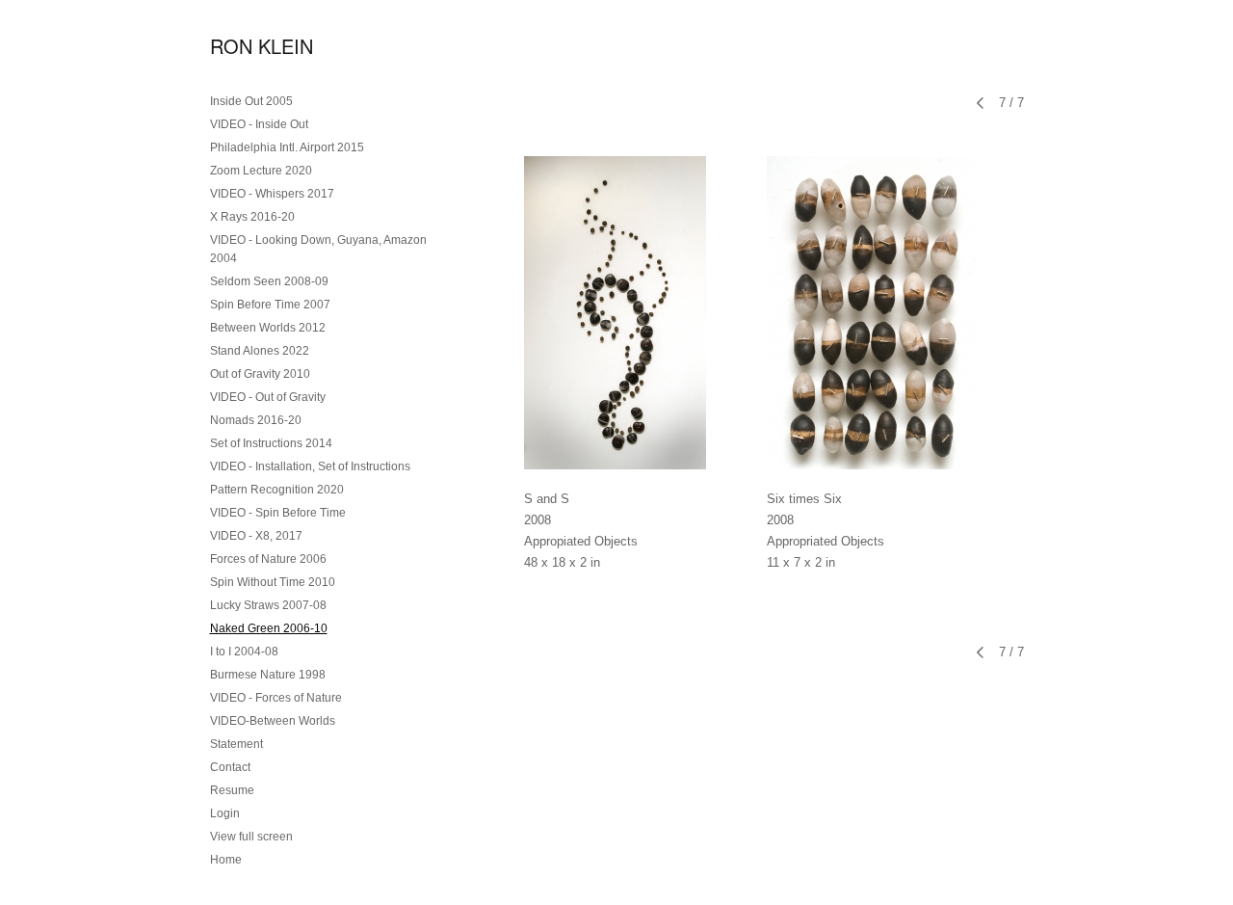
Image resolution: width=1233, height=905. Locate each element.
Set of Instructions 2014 (271, 443)
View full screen (251, 836)
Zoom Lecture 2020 (261, 170)
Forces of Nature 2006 (268, 559)
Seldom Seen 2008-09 (269, 281)
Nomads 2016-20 (256, 420)
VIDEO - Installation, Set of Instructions (310, 466)
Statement (236, 744)
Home (226, 859)
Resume (232, 790)
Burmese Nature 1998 (268, 674)
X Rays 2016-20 (252, 217)
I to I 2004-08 (244, 651)
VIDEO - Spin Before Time (278, 512)
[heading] (258, 46)
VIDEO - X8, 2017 (256, 536)
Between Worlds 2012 (268, 327)
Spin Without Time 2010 (272, 582)
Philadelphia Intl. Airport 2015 (287, 147)
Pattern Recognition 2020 (277, 489)
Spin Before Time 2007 (270, 304)
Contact (230, 767)
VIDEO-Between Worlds (272, 721)
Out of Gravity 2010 (260, 374)
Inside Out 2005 (251, 101)
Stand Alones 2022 (259, 351)
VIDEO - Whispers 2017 (272, 193)
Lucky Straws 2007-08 (268, 605)
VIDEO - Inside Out (259, 124)
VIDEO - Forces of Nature (276, 698)
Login (225, 813)
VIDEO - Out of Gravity (268, 397)
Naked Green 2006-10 (269, 628)
